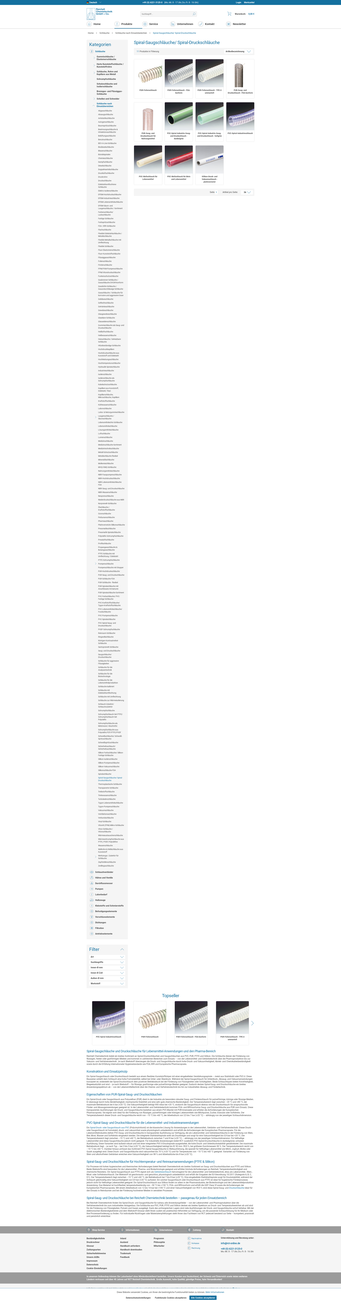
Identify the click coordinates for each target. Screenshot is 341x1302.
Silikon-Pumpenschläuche (108, 763)
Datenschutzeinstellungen (138, 1298)
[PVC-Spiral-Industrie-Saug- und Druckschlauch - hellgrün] (210, 116)
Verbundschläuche (106, 818)
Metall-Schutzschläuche (108, 452)
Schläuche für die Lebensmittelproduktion (108, 681)
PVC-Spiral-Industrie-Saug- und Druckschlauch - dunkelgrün (178, 136)
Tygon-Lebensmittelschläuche (110, 803)
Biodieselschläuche (106, 147)
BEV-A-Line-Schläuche (107, 143)
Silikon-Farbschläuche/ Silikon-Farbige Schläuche (110, 754)
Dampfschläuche (105, 162)
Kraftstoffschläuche (106, 401)
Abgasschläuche (105, 111)
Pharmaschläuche (105, 521)
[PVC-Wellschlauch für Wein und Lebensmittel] (179, 160)
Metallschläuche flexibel (108, 456)
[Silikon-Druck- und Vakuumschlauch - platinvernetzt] (210, 160)
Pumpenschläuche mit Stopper (110, 567)
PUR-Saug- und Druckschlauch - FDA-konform (240, 91)
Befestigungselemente (106, 911)
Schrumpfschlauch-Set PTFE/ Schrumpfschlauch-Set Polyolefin (110, 717)
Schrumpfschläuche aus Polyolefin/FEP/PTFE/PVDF (109, 731)
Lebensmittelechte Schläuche (110, 422)
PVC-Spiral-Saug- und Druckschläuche (107, 624)
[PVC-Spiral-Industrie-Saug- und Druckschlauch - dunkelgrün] (179, 116)
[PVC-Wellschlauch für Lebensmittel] (148, 160)
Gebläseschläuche (105, 299)
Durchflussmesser (104, 883)
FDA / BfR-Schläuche (106, 226)
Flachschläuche (104, 230)
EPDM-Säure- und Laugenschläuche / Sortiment (110, 207)
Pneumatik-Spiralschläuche (109, 532)
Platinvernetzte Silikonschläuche (111, 525)
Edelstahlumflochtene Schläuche (107, 185)
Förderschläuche (105, 265)
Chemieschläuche (105, 158)
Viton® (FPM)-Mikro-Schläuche (111, 825)
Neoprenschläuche (106, 496)
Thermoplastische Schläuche (110, 784)
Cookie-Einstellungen (97, 1268)
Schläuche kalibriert (106, 686)
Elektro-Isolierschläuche (108, 191)
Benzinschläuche (105, 139)
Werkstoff (95, 983)
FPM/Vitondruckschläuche (109, 272)
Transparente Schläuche (108, 788)
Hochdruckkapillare (106, 349)
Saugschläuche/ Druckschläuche (105, 655)
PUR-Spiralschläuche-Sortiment (111, 593)
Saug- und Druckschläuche (109, 651)
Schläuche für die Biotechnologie (105, 675)
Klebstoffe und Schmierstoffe (109, 905)
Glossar (90, 1246)
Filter (94, 949)
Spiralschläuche (104, 774)
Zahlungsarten (94, 1249)
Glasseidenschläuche (107, 321)
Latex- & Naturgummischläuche (111, 412)
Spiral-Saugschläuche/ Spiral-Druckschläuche (110, 779)
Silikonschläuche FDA (107, 770)
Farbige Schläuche (105, 218)
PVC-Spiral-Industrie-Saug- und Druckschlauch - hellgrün (209, 134)
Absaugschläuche (105, 114)
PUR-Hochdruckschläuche (109, 571)
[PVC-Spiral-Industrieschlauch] (240, 116)
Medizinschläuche (105, 441)
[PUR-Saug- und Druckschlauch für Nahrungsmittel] (148, 116)
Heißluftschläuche (105, 332)
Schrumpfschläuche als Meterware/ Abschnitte (107, 724)
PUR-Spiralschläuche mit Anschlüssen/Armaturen (108, 587)
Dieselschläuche (104, 166)
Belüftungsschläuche (107, 136)
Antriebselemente (103, 933)
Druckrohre (102, 177)
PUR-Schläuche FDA (106, 579)
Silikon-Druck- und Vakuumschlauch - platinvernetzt (209, 179)
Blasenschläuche (105, 151)
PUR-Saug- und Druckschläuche (111, 575)
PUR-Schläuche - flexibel (108, 582)
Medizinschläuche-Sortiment (110, 445)
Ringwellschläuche (105, 637)
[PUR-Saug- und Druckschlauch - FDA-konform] (240, 73)
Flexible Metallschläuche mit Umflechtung (109, 241)
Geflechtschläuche (105, 303)
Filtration (99, 928)
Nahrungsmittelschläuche (108, 471)
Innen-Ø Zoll (97, 973)
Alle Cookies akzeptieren (203, 1298)
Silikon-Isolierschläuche (107, 759)
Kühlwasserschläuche (107, 405)
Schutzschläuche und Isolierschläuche (107, 85)
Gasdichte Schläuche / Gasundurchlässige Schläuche (110, 287)
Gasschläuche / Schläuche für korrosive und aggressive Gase (110, 294)
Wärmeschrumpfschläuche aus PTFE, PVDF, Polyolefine (111, 840)
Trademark (125, 1253)
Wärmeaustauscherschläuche (110, 835)
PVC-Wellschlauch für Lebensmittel (148, 177)
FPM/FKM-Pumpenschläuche (110, 269)
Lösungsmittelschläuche (108, 430)
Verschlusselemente (105, 917)
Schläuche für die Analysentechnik (105, 668)
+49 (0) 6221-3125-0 (152, 2)
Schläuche (100, 51)
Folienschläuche (104, 261)
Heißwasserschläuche (107, 335)
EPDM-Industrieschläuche (108, 198)
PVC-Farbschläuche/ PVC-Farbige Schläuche (109, 597)
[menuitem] (240, 2)
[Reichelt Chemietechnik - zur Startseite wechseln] (100, 14)
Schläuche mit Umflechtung (109, 697)
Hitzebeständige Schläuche (109, 345)
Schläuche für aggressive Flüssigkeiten (108, 662)
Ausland (124, 1242)
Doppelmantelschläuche (108, 169)
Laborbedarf (101, 894)
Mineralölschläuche (106, 460)
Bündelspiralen (104, 154)
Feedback (125, 1257)
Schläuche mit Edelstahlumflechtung (107, 691)
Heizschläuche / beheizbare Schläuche (109, 340)
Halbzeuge (100, 900)
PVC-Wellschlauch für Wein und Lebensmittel (178, 177)
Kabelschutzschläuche (107, 384)
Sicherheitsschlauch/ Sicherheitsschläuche (107, 747)
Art (92, 957)
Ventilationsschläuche (107, 814)
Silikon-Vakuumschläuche (108, 766)
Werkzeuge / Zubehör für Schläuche (108, 857)
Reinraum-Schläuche (106, 633)
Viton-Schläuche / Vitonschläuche (105, 830)
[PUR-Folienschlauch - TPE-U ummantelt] (210, 73)
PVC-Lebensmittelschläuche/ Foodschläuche (110, 610)
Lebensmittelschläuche (107, 426)
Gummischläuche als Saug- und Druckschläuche (111, 326)
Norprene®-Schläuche (107, 503)
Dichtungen (100, 922)
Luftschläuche (104, 433)
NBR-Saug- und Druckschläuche (111, 488)
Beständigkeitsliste (96, 1238)
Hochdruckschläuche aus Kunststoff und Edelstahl (108, 354)
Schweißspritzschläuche (108, 742)
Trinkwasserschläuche (107, 795)
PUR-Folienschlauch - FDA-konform (178, 91)
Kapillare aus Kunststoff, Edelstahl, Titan (108, 389)
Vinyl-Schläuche (104, 821)
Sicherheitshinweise (96, 1253)
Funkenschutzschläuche (108, 276)
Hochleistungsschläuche (108, 359)
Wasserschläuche (105, 845)
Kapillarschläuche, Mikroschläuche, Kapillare (108, 396)
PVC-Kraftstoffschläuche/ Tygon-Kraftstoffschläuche (109, 604)
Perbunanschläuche (106, 517)
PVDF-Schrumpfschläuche (109, 629)
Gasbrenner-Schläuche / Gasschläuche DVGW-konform (110, 281)
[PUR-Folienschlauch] (148, 73)
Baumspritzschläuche (107, 126)
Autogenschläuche (106, 122)
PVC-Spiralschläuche (106, 619)
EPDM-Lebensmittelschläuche (110, 202)
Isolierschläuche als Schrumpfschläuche (106, 379)
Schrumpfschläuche (106, 79)
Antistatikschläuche (106, 118)
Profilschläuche (104, 543)
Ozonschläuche (104, 514)
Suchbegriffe (97, 962)
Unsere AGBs (93, 1257)
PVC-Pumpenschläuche (108, 615)
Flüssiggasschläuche (106, 257)
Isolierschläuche (104, 374)
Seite (212, 192)
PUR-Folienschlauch (148, 90)
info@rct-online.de (230, 1243)
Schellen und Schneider (108, 99)
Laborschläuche (104, 408)
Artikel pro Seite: (230, 192)
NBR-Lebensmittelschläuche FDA (109, 483)
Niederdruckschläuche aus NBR (111, 500)
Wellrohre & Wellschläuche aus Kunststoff (110, 850)
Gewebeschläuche (105, 310)
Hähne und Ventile (104, 877)
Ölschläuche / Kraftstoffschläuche (106, 508)
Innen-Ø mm (97, 967)
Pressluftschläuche (106, 540)
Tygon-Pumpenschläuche (108, 806)
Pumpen (99, 889)
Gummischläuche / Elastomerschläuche (106, 58)
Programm (159, 1238)
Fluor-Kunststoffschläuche (109, 254)
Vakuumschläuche (105, 810)
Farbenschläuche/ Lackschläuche (105, 213)
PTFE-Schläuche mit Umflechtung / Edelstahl (108, 555)
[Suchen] (194, 14)
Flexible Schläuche (105, 246)
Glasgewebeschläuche (107, 314)
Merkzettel (249, 2)
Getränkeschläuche (106, 306)
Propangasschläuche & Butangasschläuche (107, 548)
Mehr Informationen (215, 1292)
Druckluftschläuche (106, 173)
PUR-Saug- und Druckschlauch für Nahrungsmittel (148, 136)
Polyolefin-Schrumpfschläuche (110, 536)
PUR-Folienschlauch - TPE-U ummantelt (210, 91)
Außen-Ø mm (97, 978)
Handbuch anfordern (130, 1246)
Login (238, 2)
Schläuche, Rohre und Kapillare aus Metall (107, 73)
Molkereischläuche (105, 463)
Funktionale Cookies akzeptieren (170, 1298)
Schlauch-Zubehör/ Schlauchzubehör (106, 705)
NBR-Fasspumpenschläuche (110, 475)
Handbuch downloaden (131, 1249)
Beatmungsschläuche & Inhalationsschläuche (108, 130)
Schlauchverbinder (104, 872)
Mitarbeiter (159, 1246)
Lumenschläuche (105, 437)
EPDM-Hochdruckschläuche (109, 194)
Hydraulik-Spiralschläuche (109, 367)
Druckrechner (93, 1242)
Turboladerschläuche (106, 799)
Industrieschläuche (106, 371)
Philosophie (159, 1242)
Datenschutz (92, 1264)
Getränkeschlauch (162, 1172)
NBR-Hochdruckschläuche (109, 478)
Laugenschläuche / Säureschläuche (106, 417)
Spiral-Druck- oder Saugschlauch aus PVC (109, 1127)
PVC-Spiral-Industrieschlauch (240, 133)
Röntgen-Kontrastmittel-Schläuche (108, 642)
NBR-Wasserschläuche (107, 492)
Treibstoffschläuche (106, 792)
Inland (123, 1238)
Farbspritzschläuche (106, 222)
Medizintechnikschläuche (108, 448)
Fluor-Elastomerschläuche (109, 250)
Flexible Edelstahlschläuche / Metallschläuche (110, 234)
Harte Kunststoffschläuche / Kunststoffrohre (110, 65)
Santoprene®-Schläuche (108, 647)
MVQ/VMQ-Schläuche (107, 467)
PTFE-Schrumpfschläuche (109, 560)
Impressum (92, 1261)
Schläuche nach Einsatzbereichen (105, 105)
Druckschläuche (104, 181)
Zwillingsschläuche (106, 866)
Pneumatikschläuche (106, 528)
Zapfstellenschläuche (107, 862)
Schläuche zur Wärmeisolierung (111, 700)
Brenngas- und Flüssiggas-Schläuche (109, 92)
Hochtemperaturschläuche (109, 363)
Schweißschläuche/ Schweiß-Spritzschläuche (110, 737)
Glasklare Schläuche (106, 318)
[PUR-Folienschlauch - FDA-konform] (179, 73)
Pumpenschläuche (105, 564)
